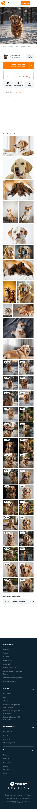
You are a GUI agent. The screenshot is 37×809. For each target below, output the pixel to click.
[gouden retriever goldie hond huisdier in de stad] (10, 551)
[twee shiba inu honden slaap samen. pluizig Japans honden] (13, 370)
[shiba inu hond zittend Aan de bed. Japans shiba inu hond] (10, 211)
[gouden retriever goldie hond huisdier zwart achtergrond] (10, 582)
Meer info (8, 95)
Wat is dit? (18, 92)
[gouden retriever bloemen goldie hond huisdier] (10, 535)
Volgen (30, 58)
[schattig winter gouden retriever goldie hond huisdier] (10, 457)
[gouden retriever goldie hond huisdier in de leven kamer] (10, 737)
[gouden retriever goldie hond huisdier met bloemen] (10, 597)
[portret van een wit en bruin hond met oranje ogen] (18, 255)
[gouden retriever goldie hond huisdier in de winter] (10, 426)
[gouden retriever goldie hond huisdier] (10, 706)
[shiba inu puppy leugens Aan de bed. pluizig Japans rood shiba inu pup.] (25, 347)
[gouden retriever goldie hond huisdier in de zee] (10, 566)
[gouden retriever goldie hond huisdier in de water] (10, 784)
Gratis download (18, 65)
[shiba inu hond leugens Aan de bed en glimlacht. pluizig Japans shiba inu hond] (18, 387)
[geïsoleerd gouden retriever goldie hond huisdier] (10, 753)
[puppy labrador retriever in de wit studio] (18, 167)
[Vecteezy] (3, 3)
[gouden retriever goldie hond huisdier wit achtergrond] (10, 659)
